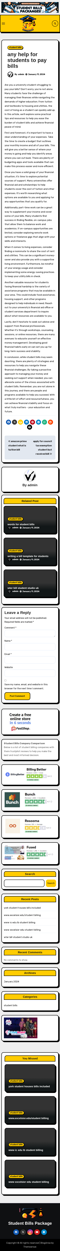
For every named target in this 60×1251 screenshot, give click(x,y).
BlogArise (46, 1243)
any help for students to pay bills (27, 60)
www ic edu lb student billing (19, 922)
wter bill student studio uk (23, 588)
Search (30, 874)
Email (8, 654)
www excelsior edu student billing (22, 930)
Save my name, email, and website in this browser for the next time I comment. (26, 686)
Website (8, 667)
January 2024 (11, 981)
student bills (15, 47)
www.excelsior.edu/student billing (22, 915)
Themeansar (29, 1246)
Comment (10, 627)
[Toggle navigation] (3, 23)
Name (8, 641)
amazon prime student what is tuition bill (17, 445)
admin (21, 74)
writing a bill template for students (28, 556)
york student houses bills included (22, 908)
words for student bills (21, 524)
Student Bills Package (30, 1223)
